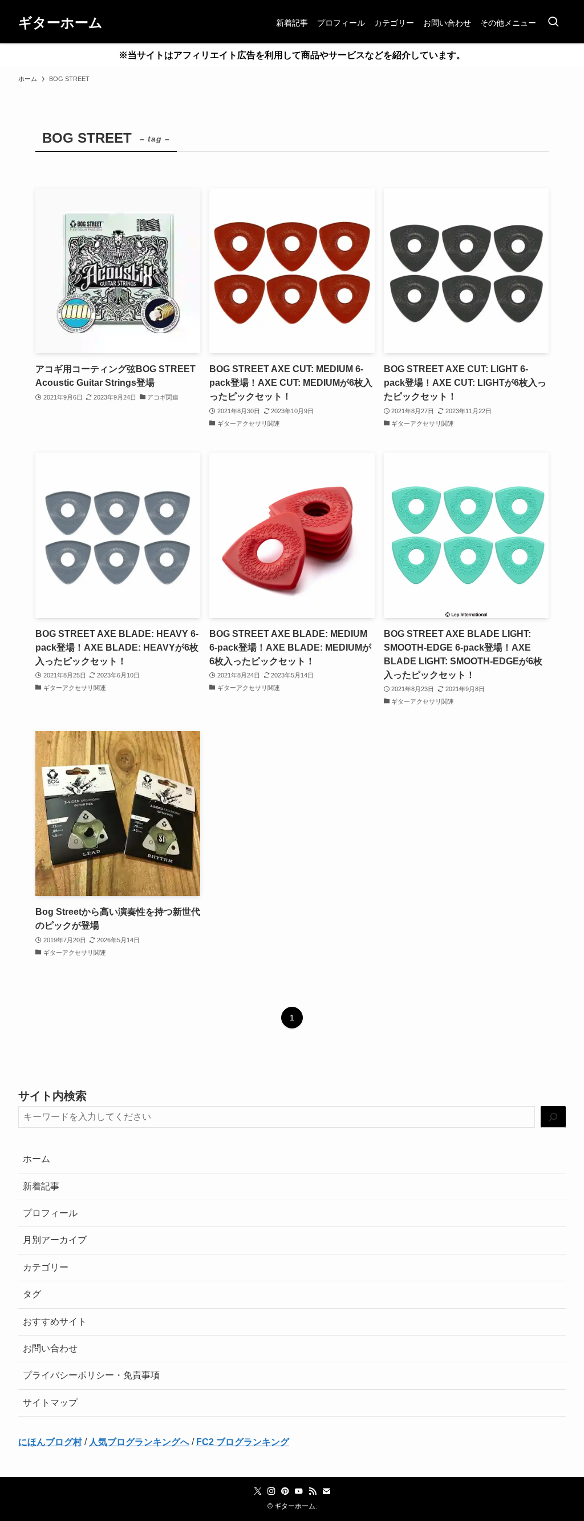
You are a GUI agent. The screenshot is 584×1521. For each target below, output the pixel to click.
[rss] (312, 1491)
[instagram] (271, 1491)
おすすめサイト (55, 1321)
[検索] (553, 1117)
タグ (32, 1294)
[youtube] (299, 1491)
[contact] (326, 1491)
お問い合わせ (50, 1348)
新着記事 (41, 1186)
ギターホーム (60, 23)
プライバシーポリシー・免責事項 (91, 1375)
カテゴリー (45, 1267)
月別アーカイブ (55, 1240)
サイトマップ (50, 1402)
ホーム (36, 1159)
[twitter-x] (258, 1491)
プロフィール (50, 1213)
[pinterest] (285, 1491)
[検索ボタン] (553, 22)
